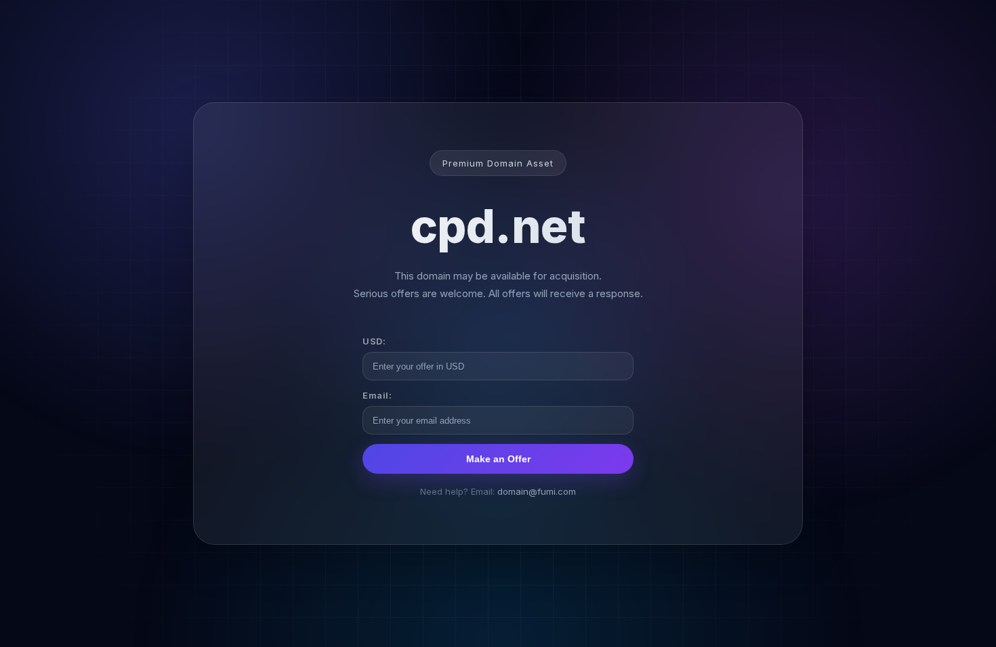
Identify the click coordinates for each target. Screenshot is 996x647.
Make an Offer (498, 458)
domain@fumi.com (536, 491)
